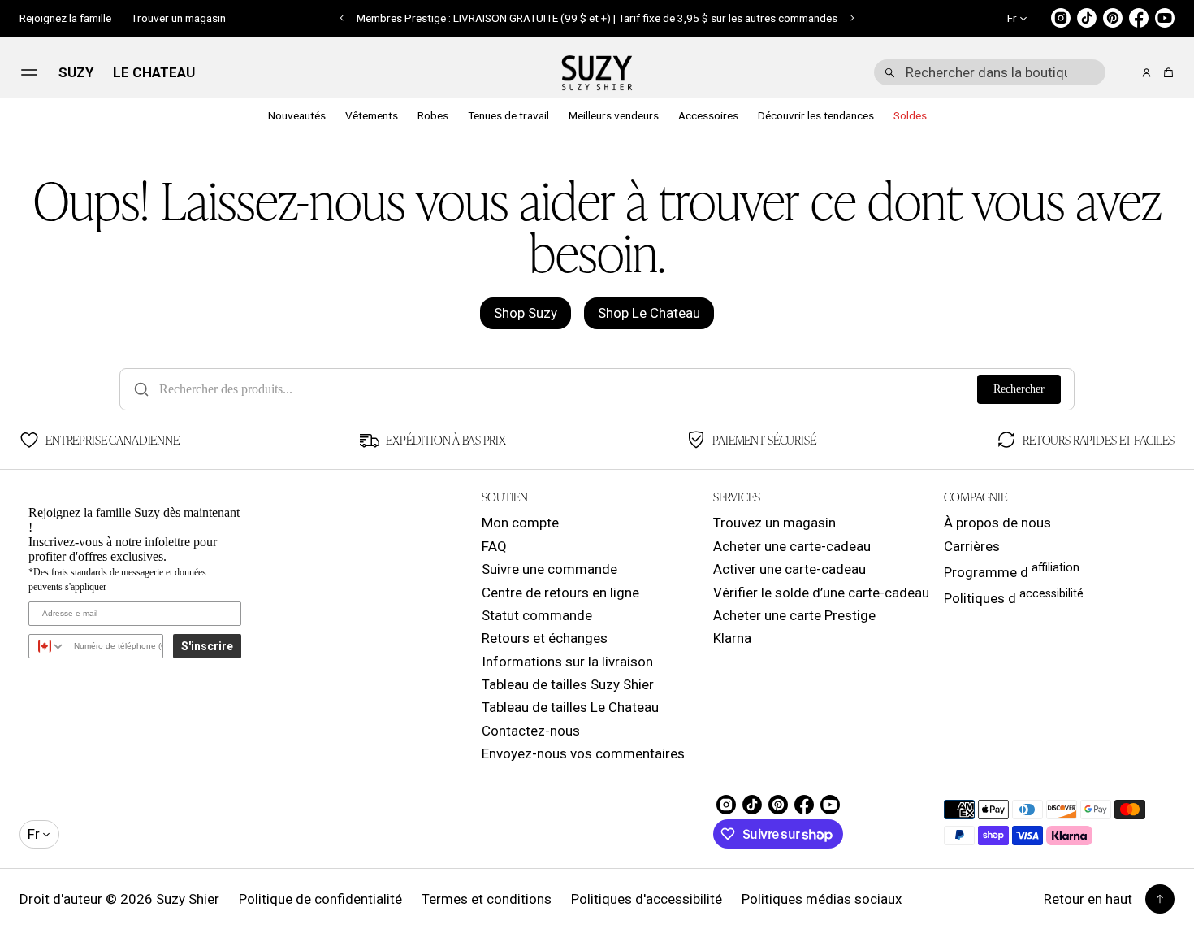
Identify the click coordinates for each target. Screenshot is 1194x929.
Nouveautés (297, 115)
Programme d (1011, 570)
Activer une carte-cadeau (789, 569)
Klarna (732, 638)
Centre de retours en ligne (560, 592)
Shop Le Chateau (649, 313)
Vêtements (371, 115)
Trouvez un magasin (774, 522)
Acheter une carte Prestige (794, 615)
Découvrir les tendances (816, 115)
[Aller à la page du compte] (1146, 73)
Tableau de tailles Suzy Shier (568, 684)
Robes (432, 115)
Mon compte (520, 522)
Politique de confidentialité (320, 899)
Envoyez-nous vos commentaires (583, 753)
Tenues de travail (508, 115)
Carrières (972, 546)
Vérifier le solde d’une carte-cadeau (821, 592)
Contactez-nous (531, 731)
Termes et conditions (487, 899)
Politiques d (1014, 596)
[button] (342, 18)
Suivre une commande (549, 569)
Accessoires (708, 115)
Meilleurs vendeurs (614, 115)
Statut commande (537, 615)
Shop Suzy (525, 313)
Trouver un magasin (178, 17)
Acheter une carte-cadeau (792, 546)
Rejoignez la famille (65, 17)
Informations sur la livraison (567, 661)
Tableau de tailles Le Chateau (570, 707)
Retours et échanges (545, 638)
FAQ (494, 546)
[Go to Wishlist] (1124, 73)
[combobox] (989, 72)
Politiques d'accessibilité (646, 899)
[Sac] (1166, 73)
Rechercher (1019, 389)
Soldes (910, 115)
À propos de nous (997, 522)
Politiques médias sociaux (822, 899)
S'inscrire (207, 646)
